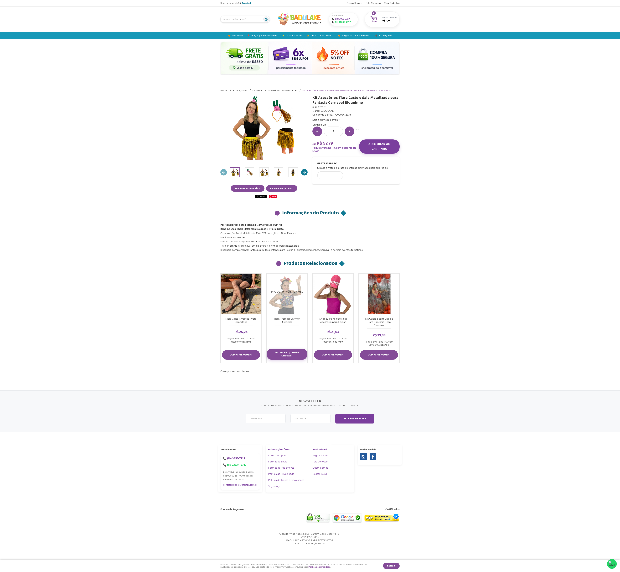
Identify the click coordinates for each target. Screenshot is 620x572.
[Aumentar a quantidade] (349, 131)
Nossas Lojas (319, 474)
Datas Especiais (294, 35)
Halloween (237, 35)
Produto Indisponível (287, 294)
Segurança (274, 486)
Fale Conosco (373, 3)
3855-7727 (342, 19)
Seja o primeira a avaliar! (326, 120)
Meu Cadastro (392, 3)
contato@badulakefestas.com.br (240, 485)
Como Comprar (277, 456)
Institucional (319, 450)
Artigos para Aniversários (264, 35)
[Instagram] (363, 456)
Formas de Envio (277, 462)
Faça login (247, 3)
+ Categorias (385, 35)
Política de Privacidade (281, 474)
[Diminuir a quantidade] (317, 131)
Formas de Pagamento (281, 468)
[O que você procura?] (266, 19)
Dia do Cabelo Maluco (322, 35)
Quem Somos (354, 3)
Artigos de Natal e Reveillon (356, 35)
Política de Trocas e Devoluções (286, 480)
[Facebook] (373, 456)
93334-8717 (343, 22)
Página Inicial (320, 456)
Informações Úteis (279, 450)
